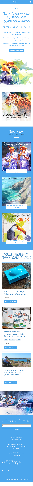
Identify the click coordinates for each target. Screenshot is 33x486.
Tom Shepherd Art (13, 479)
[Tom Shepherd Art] (16, 2)
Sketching (11, 339)
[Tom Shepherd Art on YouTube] (4, 471)
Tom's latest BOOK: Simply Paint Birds (17, 242)
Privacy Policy (16, 439)
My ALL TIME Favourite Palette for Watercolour (15, 293)
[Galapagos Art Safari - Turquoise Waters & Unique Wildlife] (16, 360)
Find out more (10, 301)
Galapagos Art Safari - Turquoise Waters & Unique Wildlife (15, 372)
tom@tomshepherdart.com (16, 454)
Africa (6, 339)
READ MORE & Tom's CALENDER (17, 255)
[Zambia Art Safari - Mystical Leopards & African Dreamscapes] (16, 318)
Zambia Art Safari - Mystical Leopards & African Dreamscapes (14, 333)
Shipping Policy (16, 442)
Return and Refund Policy (16, 444)
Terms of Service (16, 437)
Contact (16, 435)
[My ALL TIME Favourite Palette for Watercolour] (16, 276)
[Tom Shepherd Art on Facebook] (2, 471)
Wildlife (18, 339)
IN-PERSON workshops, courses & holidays (16, 206)
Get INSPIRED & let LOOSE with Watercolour (16, 171)
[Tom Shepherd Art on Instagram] (6, 471)
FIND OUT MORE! (16, 40)
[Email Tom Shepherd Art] (8, 471)
